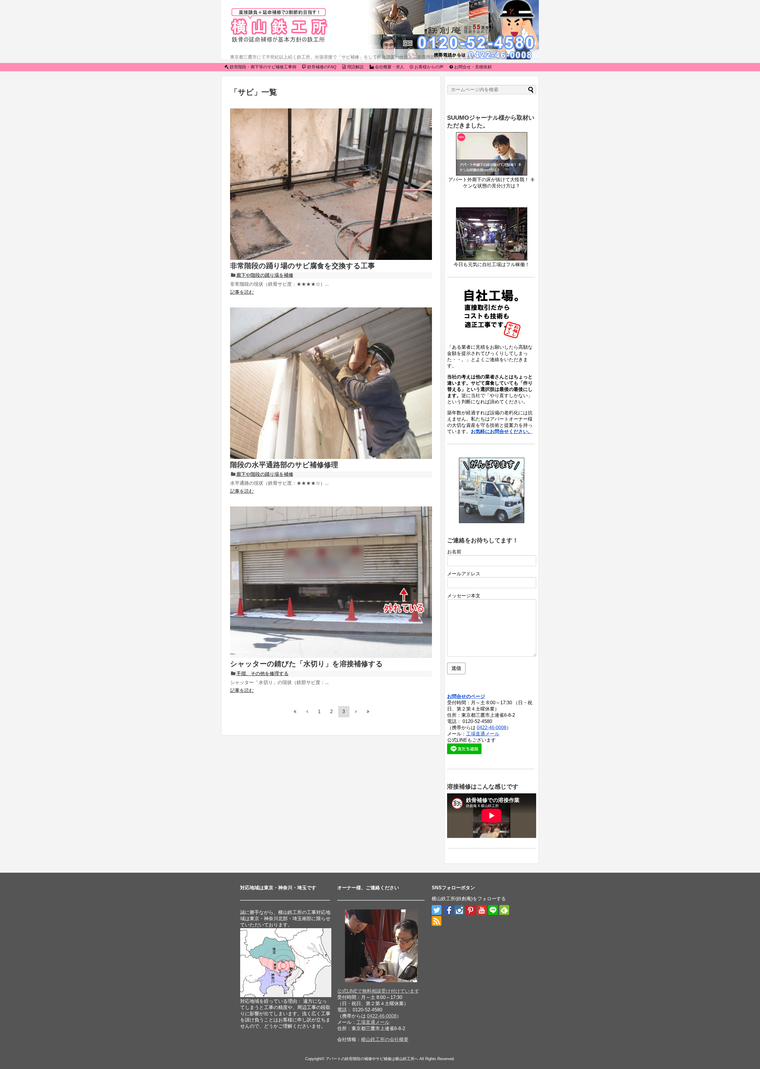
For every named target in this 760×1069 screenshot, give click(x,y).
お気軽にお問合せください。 (502, 431)
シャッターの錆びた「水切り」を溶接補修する (306, 664)
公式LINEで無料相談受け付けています (378, 991)
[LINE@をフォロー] (493, 910)
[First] (295, 711)
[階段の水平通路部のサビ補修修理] (331, 457)
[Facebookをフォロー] (448, 910)
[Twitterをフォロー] (436, 910)
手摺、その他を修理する (262, 673)
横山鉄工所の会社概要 (384, 1039)
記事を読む (242, 292)
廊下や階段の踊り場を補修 (264, 275)
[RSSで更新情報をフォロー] (436, 921)
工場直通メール (482, 733)
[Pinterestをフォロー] (470, 910)
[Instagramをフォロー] (459, 910)
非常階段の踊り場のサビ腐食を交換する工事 (302, 266)
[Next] (356, 711)
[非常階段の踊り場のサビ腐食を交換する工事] (331, 258)
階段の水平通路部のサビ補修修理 (284, 465)
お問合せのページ (466, 696)
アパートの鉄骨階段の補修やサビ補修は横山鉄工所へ (372, 1059)
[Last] (368, 711)
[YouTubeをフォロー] (482, 910)
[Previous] (307, 711)
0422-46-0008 (491, 727)
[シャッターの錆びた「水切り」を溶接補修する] (331, 656)
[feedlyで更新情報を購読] (504, 910)
